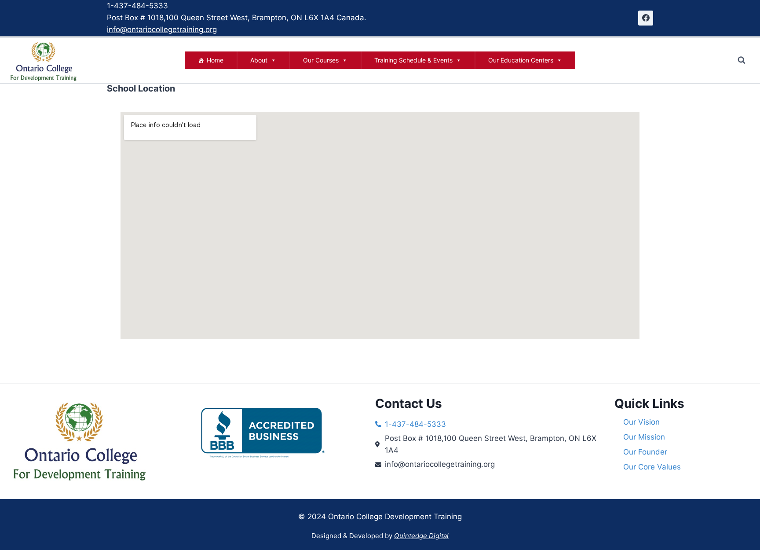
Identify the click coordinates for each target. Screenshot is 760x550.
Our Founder (645, 451)
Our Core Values (652, 466)
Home (215, 60)
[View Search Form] (741, 60)
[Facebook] (645, 18)
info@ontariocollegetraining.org (162, 29)
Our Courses (321, 60)
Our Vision (641, 422)
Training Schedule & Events (413, 60)
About (258, 60)
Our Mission (644, 437)
